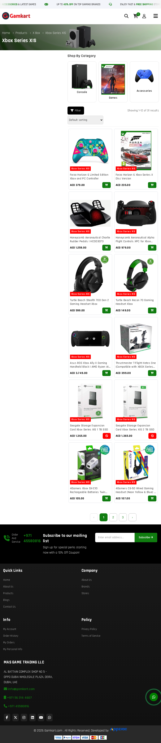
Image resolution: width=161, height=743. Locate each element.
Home (6, 33)
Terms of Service (91, 635)
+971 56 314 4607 (19, 697)
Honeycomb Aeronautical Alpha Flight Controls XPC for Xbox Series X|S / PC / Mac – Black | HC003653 (135, 243)
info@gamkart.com (21, 689)
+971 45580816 (32, 538)
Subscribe (145, 537)
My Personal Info (12, 649)
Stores (85, 593)
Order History (10, 635)
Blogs (6, 600)
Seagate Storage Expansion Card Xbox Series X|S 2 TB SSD (135, 427)
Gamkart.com (53, 730)
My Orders (9, 642)
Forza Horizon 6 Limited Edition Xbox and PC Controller (89, 176)
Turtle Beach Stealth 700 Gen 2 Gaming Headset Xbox (89, 302)
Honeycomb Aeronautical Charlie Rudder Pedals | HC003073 (90, 239)
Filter (78, 110)
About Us (8, 586)
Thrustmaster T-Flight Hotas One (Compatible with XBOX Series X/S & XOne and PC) (136, 366)
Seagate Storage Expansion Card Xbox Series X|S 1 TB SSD (89, 427)
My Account (9, 629)
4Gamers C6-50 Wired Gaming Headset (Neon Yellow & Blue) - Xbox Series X (135, 492)
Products (21, 33)
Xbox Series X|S (55, 33)
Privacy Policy (89, 629)
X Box (37, 33)
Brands (86, 586)
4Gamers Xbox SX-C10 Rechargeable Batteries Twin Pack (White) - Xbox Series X (87, 492)
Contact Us (9, 606)
